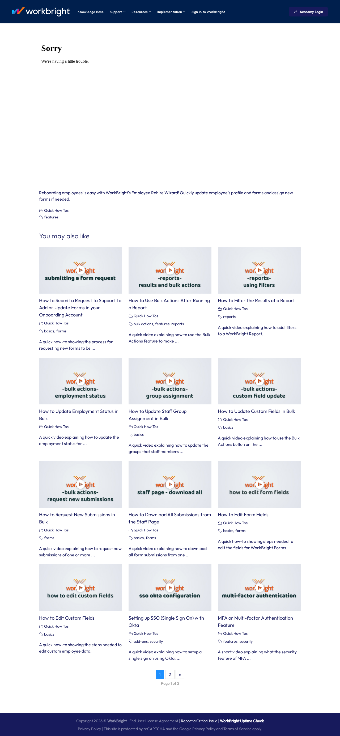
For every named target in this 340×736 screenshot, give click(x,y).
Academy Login (311, 12)
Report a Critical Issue (199, 720)
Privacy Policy (89, 728)
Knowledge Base (91, 12)
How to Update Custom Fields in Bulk (256, 411)
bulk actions (143, 324)
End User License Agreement (153, 720)
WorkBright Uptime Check (242, 720)
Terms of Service (237, 728)
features (51, 217)
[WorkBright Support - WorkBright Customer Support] (41, 11)
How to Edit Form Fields (243, 514)
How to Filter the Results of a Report (256, 300)
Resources (139, 12)
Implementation (169, 12)
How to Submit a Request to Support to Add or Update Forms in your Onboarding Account (80, 307)
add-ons (141, 641)
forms (61, 331)
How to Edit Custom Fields (67, 618)
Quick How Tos (56, 210)
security (156, 641)
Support (116, 12)
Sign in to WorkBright (208, 12)
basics (49, 331)
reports (177, 324)
